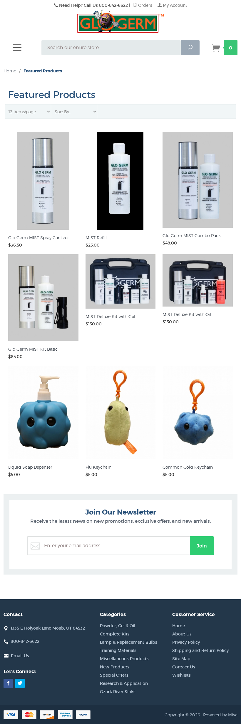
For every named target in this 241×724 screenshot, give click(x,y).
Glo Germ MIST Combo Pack (192, 235)
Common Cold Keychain (188, 467)
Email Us (20, 655)
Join (202, 546)
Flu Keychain (98, 467)
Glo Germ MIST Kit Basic (33, 349)
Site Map (181, 658)
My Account (174, 5)
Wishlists (181, 675)
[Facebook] (8, 683)
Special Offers (114, 675)
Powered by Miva (220, 714)
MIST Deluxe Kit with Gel (110, 316)
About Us (182, 634)
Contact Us (183, 667)
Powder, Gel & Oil (117, 625)
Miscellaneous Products (124, 658)
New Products (114, 667)
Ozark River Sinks (117, 691)
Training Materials (118, 650)
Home (10, 70)
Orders (144, 5)
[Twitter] (20, 683)
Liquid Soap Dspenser (30, 467)
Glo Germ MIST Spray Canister (38, 237)
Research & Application (124, 683)
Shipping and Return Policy (200, 650)
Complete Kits (115, 634)
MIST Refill (96, 237)
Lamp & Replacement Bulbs (128, 642)
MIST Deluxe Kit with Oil (187, 314)
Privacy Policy (186, 642)
